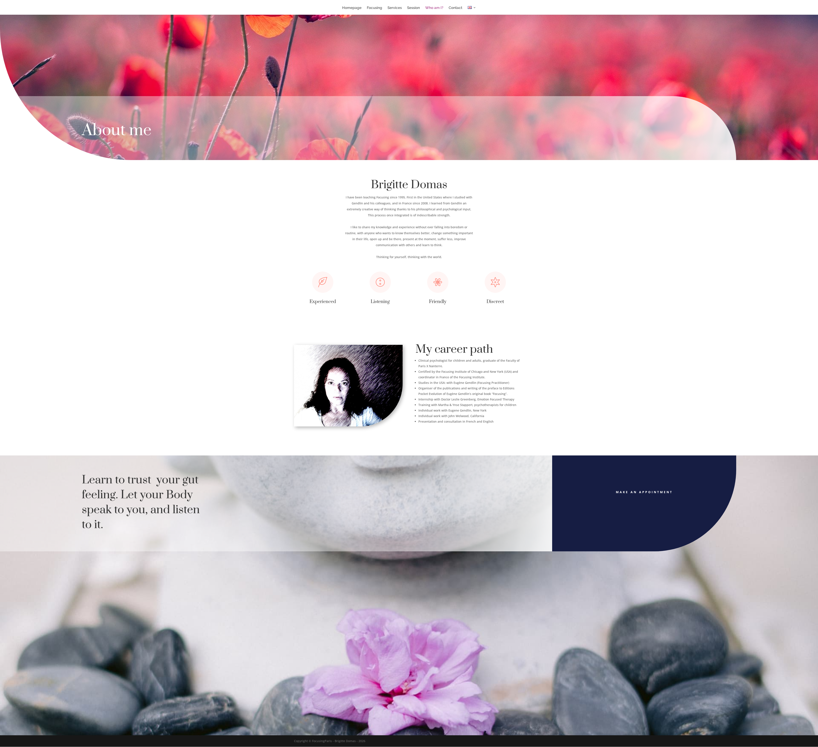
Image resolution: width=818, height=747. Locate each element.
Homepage (351, 8)
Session (413, 8)
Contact (455, 8)
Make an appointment (644, 492)
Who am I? (434, 8)
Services (394, 8)
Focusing (374, 8)
